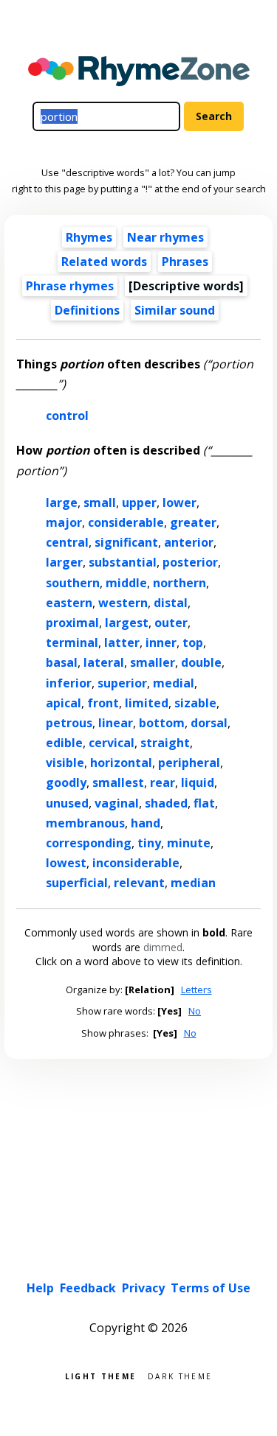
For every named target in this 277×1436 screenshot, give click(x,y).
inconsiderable (135, 863)
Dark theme (180, 1375)
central (67, 542)
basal (62, 662)
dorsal (209, 723)
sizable (195, 703)
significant (126, 542)
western (123, 603)
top (192, 642)
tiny (149, 843)
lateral (103, 662)
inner (161, 642)
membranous (85, 823)
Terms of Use (210, 1288)
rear (162, 782)
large (62, 502)
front (103, 703)
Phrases (185, 261)
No (194, 1011)
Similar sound (174, 310)
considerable (126, 522)
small (99, 502)
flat (204, 803)
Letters (196, 989)
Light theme (100, 1375)
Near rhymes (165, 237)
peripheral (189, 762)
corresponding (88, 843)
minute (189, 843)
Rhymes (89, 237)
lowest (66, 863)
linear (115, 723)
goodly (66, 782)
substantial (123, 562)
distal (171, 603)
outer (171, 622)
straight (165, 743)
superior (122, 683)
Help (40, 1288)
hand (145, 823)
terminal (72, 642)
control (67, 415)
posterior (190, 562)
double (201, 662)
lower (179, 502)
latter (122, 642)
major (64, 522)
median (193, 883)
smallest (118, 782)
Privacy (143, 1288)
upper (139, 502)
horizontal (121, 762)
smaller (152, 662)
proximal (72, 622)
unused (67, 803)
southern (73, 583)
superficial (77, 883)
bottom (162, 723)
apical (63, 703)
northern (179, 583)
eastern (69, 603)
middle (126, 583)
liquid (197, 782)
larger (64, 562)
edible (64, 743)
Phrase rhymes (70, 286)
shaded (166, 803)
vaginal (117, 803)
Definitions (87, 310)
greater (193, 522)
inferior (69, 683)
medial (173, 683)
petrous (69, 723)
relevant (139, 883)
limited (146, 703)
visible (65, 762)
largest (126, 622)
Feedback (88, 1288)
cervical (111, 743)
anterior (188, 542)
